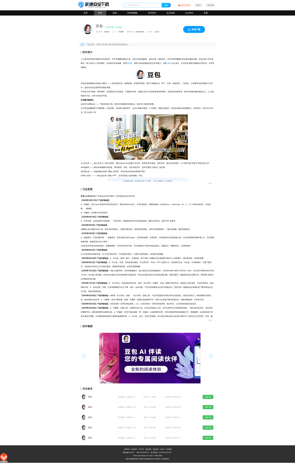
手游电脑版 (132, 13)
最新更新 (156, 449)
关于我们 (141, 449)
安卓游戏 (171, 13)
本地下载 (196, 29)
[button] (210, 356)
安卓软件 (152, 13)
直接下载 (208, 397)
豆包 (82, 59)
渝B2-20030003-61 (143, 452)
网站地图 (148, 449)
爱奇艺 (198, 5)
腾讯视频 (210, 5)
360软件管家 (185, 5)
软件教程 (169, 449)
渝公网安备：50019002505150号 (161, 452)
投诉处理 (134, 449)
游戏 (115, 13)
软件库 (162, 449)
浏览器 (129, 63)
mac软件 (189, 13)
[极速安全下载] (93, 7)
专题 (206, 13)
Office (169, 63)
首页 (86, 13)
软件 (100, 13)
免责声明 (127, 449)
